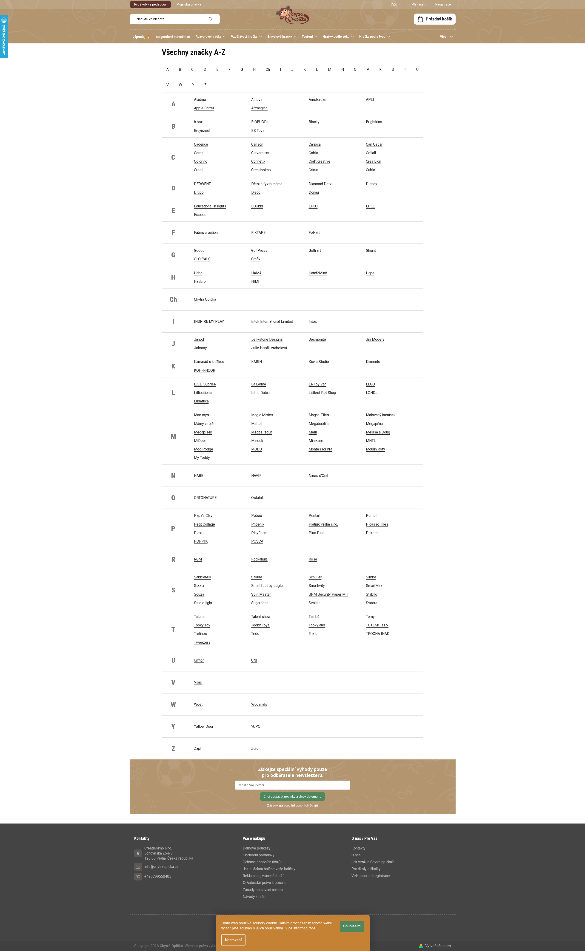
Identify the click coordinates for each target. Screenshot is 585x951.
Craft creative (319, 161)
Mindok (257, 441)
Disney (371, 184)
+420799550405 (157, 876)
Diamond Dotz (320, 184)
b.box (198, 122)
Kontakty (358, 848)
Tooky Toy (202, 625)
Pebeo (256, 515)
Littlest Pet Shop (322, 393)
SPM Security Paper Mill (328, 594)
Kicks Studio (319, 361)
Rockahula (259, 559)
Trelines (200, 633)
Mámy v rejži (204, 424)
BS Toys (258, 130)
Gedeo (199, 250)
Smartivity (317, 585)
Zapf (198, 748)
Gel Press (259, 250)
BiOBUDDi (259, 122)
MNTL (371, 441)
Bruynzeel (202, 130)
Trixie (313, 633)
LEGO (370, 384)
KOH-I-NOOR (204, 370)
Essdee (200, 214)
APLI (370, 99)
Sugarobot (259, 603)
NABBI (199, 475)
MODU (256, 449)
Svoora (371, 603)
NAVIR (256, 475)
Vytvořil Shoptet (438, 946)
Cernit (198, 153)
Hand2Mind (318, 273)
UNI (254, 660)
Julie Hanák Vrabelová (269, 348)
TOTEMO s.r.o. (377, 625)
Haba (198, 273)
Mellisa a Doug (378, 432)
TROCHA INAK (377, 633)
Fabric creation (206, 232)
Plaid (198, 533)
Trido (255, 633)
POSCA (257, 541)
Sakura (256, 577)
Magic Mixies (262, 415)
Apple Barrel (204, 108)
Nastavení (233, 940)
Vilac (198, 682)
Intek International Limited (272, 321)
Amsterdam (318, 99)
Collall (371, 153)
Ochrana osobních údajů (262, 862)
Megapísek (203, 432)
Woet (198, 704)
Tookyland (317, 625)
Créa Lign (373, 161)
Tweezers (202, 642)
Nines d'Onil (318, 475)
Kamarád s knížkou (209, 361)
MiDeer (200, 441)
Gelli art (315, 250)
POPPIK (201, 541)
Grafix (255, 259)
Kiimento (373, 361)
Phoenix (257, 524)
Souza (199, 594)
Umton (199, 660)
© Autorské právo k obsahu (264, 882)
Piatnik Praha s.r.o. (323, 524)
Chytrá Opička (205, 299)
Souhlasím (352, 926)
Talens (199, 616)
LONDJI (372, 393)
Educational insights (210, 206)
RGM (198, 559)
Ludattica (201, 401)
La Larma (258, 384)
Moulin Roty (375, 449)
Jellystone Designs (267, 339)
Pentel (371, 515)
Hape (370, 273)
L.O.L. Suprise (205, 384)
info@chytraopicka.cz (161, 866)
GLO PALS (202, 259)
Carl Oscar (374, 144)
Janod (199, 339)
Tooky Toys (260, 625)
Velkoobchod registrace (370, 876)
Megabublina (319, 424)
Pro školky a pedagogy (150, 4)
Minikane (316, 441)
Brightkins (374, 122)
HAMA (256, 273)
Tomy (370, 616)
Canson (257, 144)
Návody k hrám (254, 896)
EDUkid (257, 206)
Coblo (313, 153)
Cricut (313, 170)
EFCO (313, 206)
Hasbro (200, 281)
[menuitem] (141, 36)
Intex (313, 321)
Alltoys (257, 99)
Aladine (200, 99)
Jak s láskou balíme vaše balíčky (269, 869)
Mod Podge (203, 449)
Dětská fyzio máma (266, 184)
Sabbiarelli (202, 577)
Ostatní (257, 497)
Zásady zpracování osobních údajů (292, 805)
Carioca (315, 144)
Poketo (372, 533)
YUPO (255, 726)
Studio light (203, 603)
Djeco (255, 192)
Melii (313, 432)
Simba (371, 577)
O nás (356, 855)
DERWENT (202, 184)
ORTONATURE (205, 497)
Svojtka (314, 603)
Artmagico (259, 108)
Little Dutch (260, 393)
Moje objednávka (189, 4)
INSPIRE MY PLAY (209, 321)
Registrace (443, 4)
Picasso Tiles (377, 524)
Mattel (256, 424)
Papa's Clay (203, 515)
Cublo (370, 170)
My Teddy (202, 458)
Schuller (315, 577)
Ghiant (371, 250)
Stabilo (371, 594)
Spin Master (261, 594)
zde (312, 928)
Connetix (258, 161)
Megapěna (374, 424)
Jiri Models (375, 339)
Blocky (314, 122)
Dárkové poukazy (257, 848)
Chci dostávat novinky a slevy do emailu (292, 796)
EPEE (370, 206)
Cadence (201, 144)
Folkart (314, 232)
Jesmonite (317, 339)
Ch (268, 69)
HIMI (255, 281)
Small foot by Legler (267, 585)
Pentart (314, 515)
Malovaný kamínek (381, 415)
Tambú (314, 616)
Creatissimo (261, 170)
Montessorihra (320, 449)
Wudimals (259, 704)
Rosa (313, 559)
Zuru (254, 748)
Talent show (261, 616)
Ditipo (199, 192)
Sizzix (199, 585)
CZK (394, 4)
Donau (314, 192)
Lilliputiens (203, 393)
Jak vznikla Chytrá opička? (372, 862)
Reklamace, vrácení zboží (263, 876)
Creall (198, 170)
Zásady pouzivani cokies (263, 890)
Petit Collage (204, 524)
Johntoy (200, 348)
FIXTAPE (258, 232)
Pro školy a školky (366, 869)
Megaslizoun (261, 432)
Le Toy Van (317, 384)
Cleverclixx (260, 153)
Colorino (200, 161)
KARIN (256, 361)
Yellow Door (203, 726)
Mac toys (201, 415)
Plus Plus (316, 533)
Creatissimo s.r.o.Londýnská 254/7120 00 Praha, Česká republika (168, 853)
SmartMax (374, 585)
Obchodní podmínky (258, 855)
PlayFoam (259, 533)
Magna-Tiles (319, 415)
